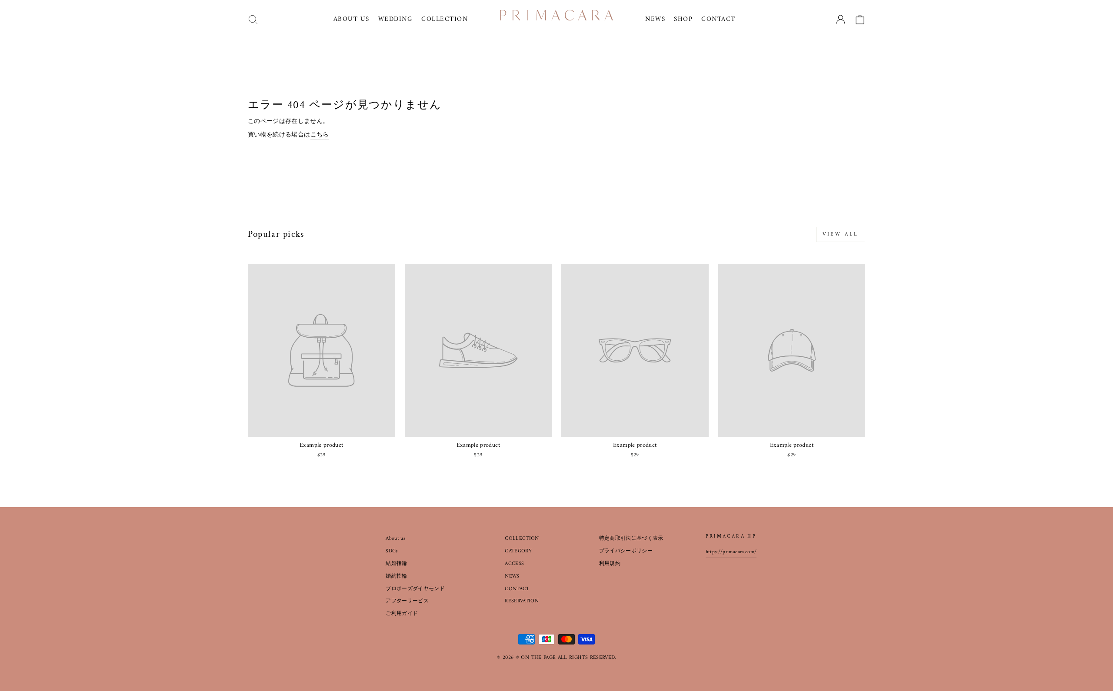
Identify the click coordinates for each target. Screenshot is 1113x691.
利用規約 (609, 563)
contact (718, 19)
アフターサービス (407, 601)
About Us (351, 19)
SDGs (391, 551)
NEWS (512, 576)
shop (683, 19)
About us (395, 538)
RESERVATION (522, 601)
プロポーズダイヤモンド (415, 589)
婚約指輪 (396, 576)
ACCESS (514, 563)
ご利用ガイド (402, 613)
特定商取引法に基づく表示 (631, 538)
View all (841, 234)
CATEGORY (518, 551)
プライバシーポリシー (626, 551)
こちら (319, 135)
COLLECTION (522, 538)
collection (444, 19)
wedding (395, 19)
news (655, 19)
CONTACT (517, 589)
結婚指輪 (396, 563)
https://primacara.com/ (731, 552)
